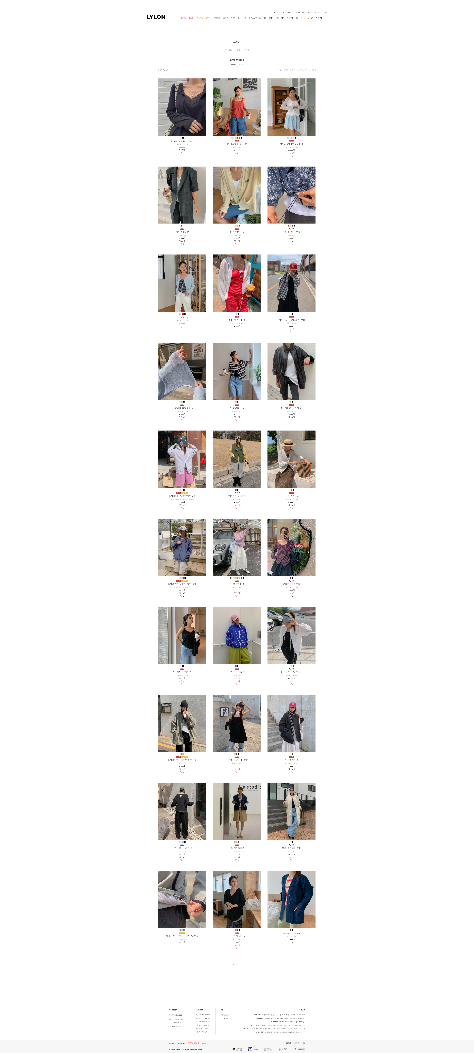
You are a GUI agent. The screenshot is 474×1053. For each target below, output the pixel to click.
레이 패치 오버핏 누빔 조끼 (237, 496)
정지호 (290, 1015)
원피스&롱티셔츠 (255, 18)
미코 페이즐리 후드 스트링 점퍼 (291, 232)
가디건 (247, 50)
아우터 (233, 18)
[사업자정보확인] (299, 1022)
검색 (325, 13)
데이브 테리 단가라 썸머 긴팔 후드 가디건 (291, 320)
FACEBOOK (224, 1018)
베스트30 (191, 18)
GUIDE (204, 1043)
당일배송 (225, 18)
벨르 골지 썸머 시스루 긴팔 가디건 (291, 144)
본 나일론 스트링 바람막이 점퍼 (291, 672)
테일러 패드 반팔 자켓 (182, 232)
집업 (238, 50)
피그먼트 (217, 18)
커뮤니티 (319, 18)
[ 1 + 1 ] (303, 18)
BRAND (171, 1043)
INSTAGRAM (225, 1015)
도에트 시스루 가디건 (292, 496)
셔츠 (264, 18)
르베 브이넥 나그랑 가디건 (237, 936)
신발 (277, 18)
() (300, 13)
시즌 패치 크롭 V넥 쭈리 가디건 (182, 848)
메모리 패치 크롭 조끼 (237, 848)
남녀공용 (310, 18)
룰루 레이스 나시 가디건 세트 (182, 672)
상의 (239, 18)
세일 (296, 18)
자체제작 (200, 18)
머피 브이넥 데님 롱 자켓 (291, 933)
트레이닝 (208, 18)
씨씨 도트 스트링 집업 (237, 672)
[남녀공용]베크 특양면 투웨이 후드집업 (182, 496)
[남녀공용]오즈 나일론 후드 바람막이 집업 (182, 584)
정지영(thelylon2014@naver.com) (294, 1025)
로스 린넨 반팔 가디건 (237, 408)
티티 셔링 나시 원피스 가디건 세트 (237, 760)
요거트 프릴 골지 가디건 (182, 317)
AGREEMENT (181, 1043)
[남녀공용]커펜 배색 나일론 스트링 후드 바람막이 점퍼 (182, 936)
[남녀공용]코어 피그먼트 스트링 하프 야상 (182, 760)
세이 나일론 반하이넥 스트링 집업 (291, 408)
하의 (245, 18)
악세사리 (290, 18)
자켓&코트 (228, 50)
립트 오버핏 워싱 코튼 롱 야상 (291, 848)
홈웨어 (271, 18)
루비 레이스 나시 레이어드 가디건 (182, 141)
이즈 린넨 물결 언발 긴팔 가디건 (182, 408)
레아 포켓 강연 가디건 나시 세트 (236, 144)
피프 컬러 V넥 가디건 (237, 584)
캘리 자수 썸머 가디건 (237, 232)
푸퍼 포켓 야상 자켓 (291, 760)
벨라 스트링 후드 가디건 (237, 320)
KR (275, 13)
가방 (282, 18)
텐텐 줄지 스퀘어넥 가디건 (291, 584)
